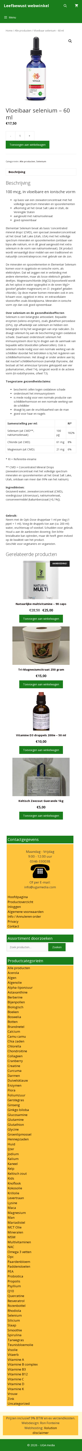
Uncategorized (19, 1403)
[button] (70, 41)
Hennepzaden (18, 1139)
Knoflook (14, 1183)
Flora (11, 1090)
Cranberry (15, 1061)
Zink (11, 1398)
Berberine (15, 997)
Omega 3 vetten (19, 1252)
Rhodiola (14, 1310)
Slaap (12, 1325)
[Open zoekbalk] (65, 6)
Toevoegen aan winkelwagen (28, 144)
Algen (12, 977)
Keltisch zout (17, 1173)
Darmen (14, 1075)
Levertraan (16, 1198)
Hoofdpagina (18, 897)
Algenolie (15, 982)
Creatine (14, 1066)
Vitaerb (13, 1354)
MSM (11, 1237)
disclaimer (41, 1432)
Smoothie (15, 1330)
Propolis (14, 1281)
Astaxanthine (17, 992)
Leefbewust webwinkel (26, 5)
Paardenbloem (19, 1261)
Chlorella (14, 1046)
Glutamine (16, 1119)
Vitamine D (16, 1384)
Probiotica (15, 1276)
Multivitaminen (19, 1242)
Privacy (13, 921)
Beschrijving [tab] (17, 172)
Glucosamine (17, 1115)
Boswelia (14, 1017)
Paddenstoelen (19, 1266)
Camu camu (17, 1036)
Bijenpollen (16, 1002)
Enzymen (14, 1085)
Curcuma (15, 1070)
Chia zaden (16, 1041)
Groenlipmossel (19, 1134)
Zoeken (57, 947)
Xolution (50, 1428)
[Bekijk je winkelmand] (76, 6)
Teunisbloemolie (20, 1345)
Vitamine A (16, 1359)
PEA (11, 1271)
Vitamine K (16, 1389)
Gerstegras (16, 1100)
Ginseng (14, 1105)
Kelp (11, 1168)
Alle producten (23, 30)
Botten (13, 1021)
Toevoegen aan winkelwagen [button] (41, 618)
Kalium (13, 1158)
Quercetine (16, 1296)
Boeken (13, 1012)
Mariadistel (16, 1222)
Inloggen (14, 906)
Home (9, 30)
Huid (11, 1144)
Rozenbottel (17, 1305)
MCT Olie (15, 1227)
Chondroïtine (17, 1051)
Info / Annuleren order (24, 916)
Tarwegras (16, 1340)
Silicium (14, 1320)
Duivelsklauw (18, 1080)
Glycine (13, 1129)
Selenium (41, 161)
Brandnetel (16, 1026)
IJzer (11, 1149)
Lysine (12, 1203)
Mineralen (15, 1232)
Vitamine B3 (17, 1369)
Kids (11, 1178)
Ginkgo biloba (18, 1110)
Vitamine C (16, 1379)
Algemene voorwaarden (25, 911)
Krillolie (13, 1193)
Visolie (13, 1350)
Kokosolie (15, 1188)
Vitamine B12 (18, 1374)
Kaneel (13, 1163)
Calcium (14, 1031)
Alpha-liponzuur (20, 987)
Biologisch (15, 1007)
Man (11, 1217)
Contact (13, 926)
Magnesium (17, 1212)
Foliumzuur (16, 1095)
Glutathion (16, 1124)
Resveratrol (16, 1301)
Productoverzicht (20, 902)
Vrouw (12, 1393)
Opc (11, 1256)
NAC (11, 1247)
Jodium (13, 1154)
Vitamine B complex (23, 1364)
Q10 (11, 1291)
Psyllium (14, 1286)
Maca (12, 1207)
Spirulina (15, 1335)
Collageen (15, 1056)
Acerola (13, 972)
